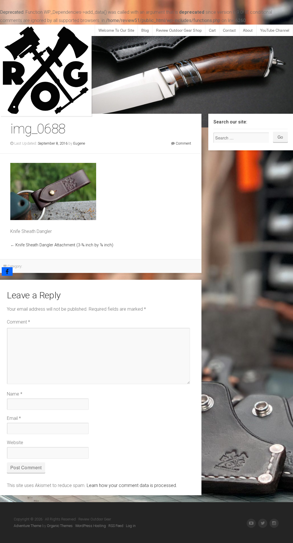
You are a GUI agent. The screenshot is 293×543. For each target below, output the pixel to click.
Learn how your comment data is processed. (132, 485)
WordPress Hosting (90, 526)
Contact (229, 30)
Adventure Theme (27, 526)
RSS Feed (115, 526)
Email (14, 418)
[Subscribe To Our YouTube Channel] (251, 523)
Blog (145, 30)
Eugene (79, 143)
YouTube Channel (275, 30)
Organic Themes (60, 526)
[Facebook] (7, 271)
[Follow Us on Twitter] (262, 523)
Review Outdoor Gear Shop (178, 30)
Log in (131, 526)
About (248, 30)
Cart (212, 30)
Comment (183, 143)
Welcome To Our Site (116, 30)
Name (14, 394)
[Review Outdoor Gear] (46, 70)
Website (15, 442)
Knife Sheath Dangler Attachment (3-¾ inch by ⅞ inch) (64, 245)
